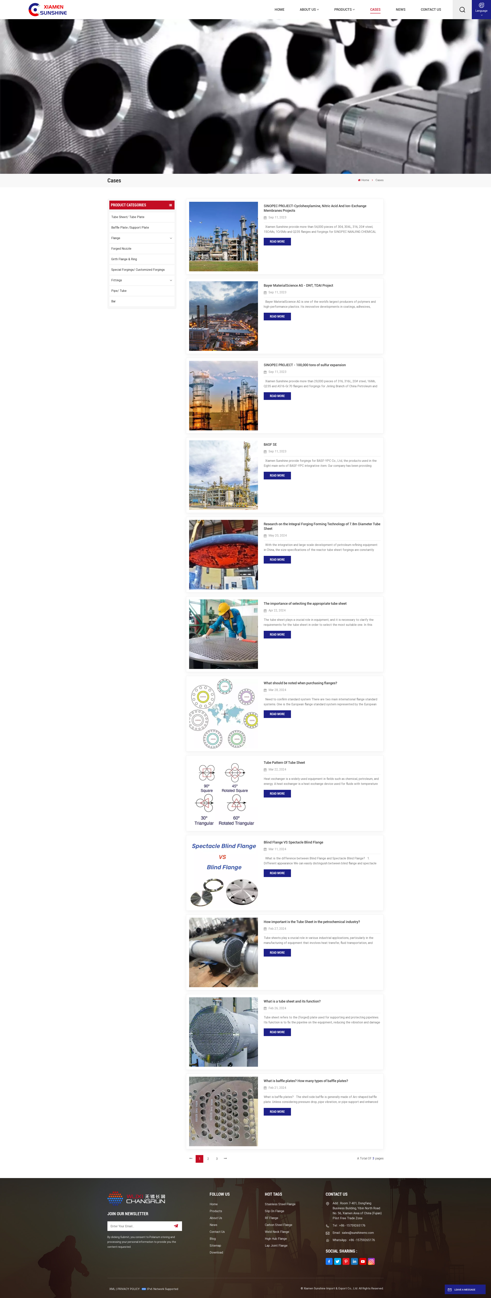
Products (343, 9)
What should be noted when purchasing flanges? (300, 683)
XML (112, 1289)
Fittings (116, 280)
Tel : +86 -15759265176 (349, 1225)
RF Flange (271, 1218)
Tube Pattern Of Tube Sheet (284, 763)
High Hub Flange (276, 1239)
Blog (213, 1239)
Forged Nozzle (121, 248)
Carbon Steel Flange (278, 1225)
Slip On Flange (274, 1211)
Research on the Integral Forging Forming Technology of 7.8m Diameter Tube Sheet (322, 526)
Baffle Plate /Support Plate (130, 227)
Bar (113, 301)
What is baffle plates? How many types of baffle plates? (306, 1081)
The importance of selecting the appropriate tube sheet (305, 603)
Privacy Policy (128, 1289)
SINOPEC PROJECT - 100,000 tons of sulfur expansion (305, 365)
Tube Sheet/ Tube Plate (127, 217)
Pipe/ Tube (119, 291)
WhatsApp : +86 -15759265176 (354, 1240)
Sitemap (215, 1245)
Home (279, 9)
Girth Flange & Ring (124, 259)
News (400, 9)
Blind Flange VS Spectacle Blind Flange (293, 842)
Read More (277, 241)
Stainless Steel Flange (280, 1204)
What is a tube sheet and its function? (292, 1001)
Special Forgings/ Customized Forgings (138, 270)
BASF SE (270, 444)
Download (216, 1252)
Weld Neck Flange (277, 1232)
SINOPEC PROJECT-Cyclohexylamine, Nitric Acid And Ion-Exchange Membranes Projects (315, 208)
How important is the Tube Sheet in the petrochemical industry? (312, 922)
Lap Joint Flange (276, 1245)
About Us (308, 9)
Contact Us (431, 9)
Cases (375, 9)
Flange (115, 238)
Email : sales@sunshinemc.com (353, 1233)
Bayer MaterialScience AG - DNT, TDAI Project (298, 285)
